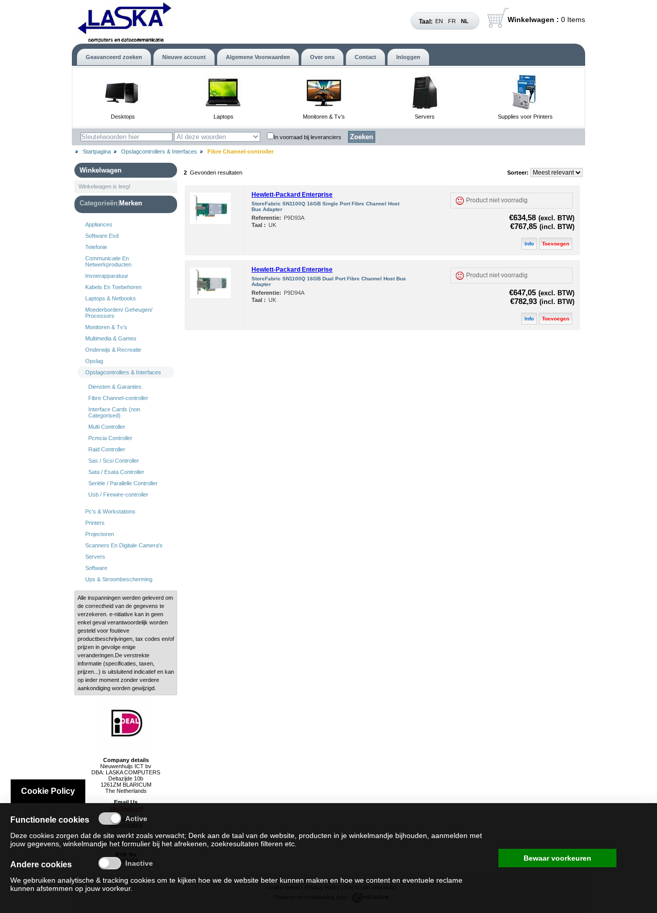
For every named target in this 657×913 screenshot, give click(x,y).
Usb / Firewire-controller (118, 494)
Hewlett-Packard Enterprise (292, 194)
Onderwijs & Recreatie (113, 350)
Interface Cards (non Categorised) (114, 412)
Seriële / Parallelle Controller (123, 483)
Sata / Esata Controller (116, 472)
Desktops (123, 116)
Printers (95, 523)
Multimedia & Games (111, 338)
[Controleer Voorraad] (459, 200)
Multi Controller (106, 427)
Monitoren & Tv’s (324, 116)
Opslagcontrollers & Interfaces (159, 151)
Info (529, 243)
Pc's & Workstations (110, 511)
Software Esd (102, 236)
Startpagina (97, 151)
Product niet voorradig (497, 200)
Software (96, 568)
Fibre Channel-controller (118, 398)
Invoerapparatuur (106, 276)
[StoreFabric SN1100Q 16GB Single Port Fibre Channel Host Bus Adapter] (210, 222)
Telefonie (96, 247)
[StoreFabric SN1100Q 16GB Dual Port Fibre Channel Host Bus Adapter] (210, 296)
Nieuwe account (184, 57)
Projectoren (99, 534)
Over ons (322, 57)
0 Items (546, 19)
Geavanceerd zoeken (114, 57)
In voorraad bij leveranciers (307, 137)
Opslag (94, 361)
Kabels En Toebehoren (113, 287)
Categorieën (99, 203)
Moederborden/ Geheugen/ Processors (118, 313)
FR (452, 21)
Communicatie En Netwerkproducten (108, 261)
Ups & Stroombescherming (118, 579)
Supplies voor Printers (525, 116)
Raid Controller (106, 449)
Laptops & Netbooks (110, 298)
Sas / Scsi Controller (113, 461)
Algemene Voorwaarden (258, 57)
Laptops (224, 116)
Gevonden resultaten (216, 172)
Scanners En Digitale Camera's (124, 545)
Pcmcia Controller (110, 438)
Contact (365, 57)
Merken (130, 203)
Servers (425, 116)
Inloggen (408, 57)
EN (439, 21)
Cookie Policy (48, 791)
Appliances (98, 224)
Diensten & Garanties (115, 387)
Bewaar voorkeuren (557, 858)
